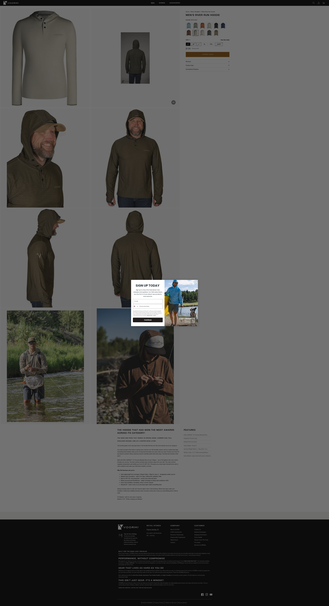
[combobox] (135, 306)
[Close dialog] (195, 282)
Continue (148, 320)
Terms (154, 315)
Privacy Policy (149, 315)
